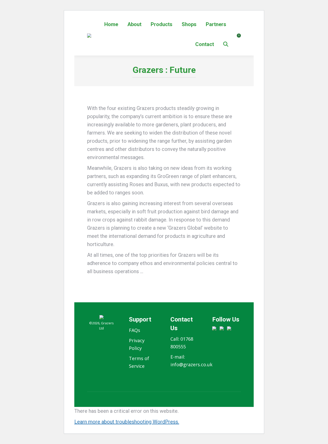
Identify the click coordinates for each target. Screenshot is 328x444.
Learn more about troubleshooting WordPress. (126, 422)
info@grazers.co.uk (191, 364)
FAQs (134, 330)
